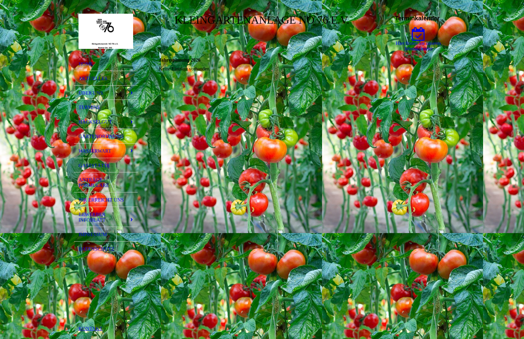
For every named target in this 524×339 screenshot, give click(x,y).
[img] (106, 31)
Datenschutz (96, 249)
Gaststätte (94, 165)
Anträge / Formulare (94, 182)
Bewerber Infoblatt (92, 217)
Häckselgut (95, 121)
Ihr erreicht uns (101, 199)
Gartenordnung (101, 136)
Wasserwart (95, 151)
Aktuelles (93, 78)
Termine (89, 107)
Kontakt (90, 328)
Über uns (91, 93)
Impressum (93, 234)
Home (86, 63)
